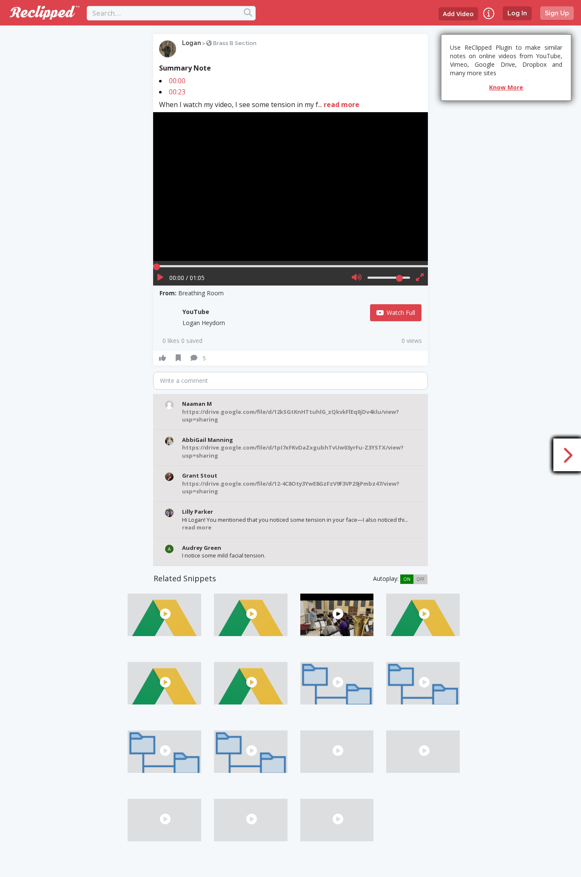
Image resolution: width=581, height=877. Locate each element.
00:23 (177, 91)
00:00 (177, 80)
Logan (191, 43)
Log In (517, 13)
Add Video (458, 13)
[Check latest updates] (488, 13)
